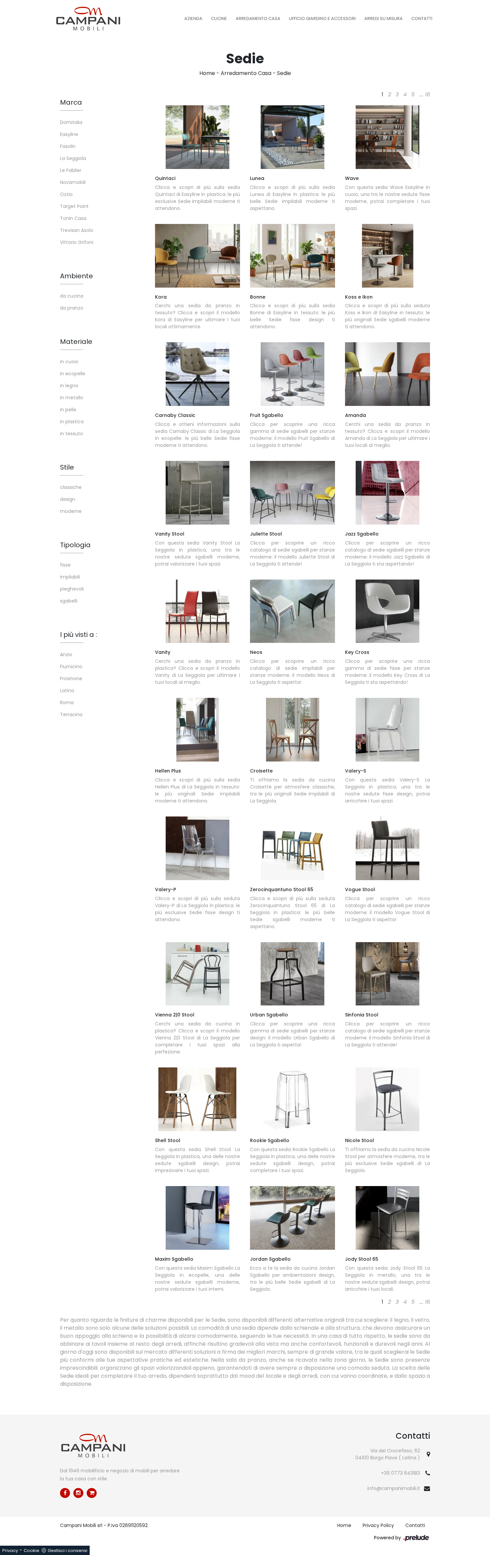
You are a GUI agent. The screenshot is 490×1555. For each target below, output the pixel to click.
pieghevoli (72, 589)
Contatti (421, 18)
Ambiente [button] (76, 276)
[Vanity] (197, 611)
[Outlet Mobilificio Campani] (92, 1493)
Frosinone (71, 678)
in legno (69, 385)
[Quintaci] (197, 137)
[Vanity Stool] (197, 493)
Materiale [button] (76, 341)
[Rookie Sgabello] (292, 1099)
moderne (71, 511)
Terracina (71, 714)
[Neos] (292, 611)
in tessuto (71, 433)
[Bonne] (292, 256)
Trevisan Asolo (76, 230)
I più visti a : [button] (78, 634)
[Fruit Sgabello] (292, 374)
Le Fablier (70, 170)
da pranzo (71, 308)
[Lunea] (292, 137)
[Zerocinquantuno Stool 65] (292, 848)
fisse (65, 565)
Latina (67, 690)
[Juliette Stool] (292, 493)
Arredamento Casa (258, 18)
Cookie (31, 1550)
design (67, 499)
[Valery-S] (387, 730)
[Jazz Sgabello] (387, 493)
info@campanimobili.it (393, 1488)
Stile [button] (67, 467)
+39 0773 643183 (400, 1473)
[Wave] (387, 137)
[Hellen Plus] (197, 730)
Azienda (193, 18)
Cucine (219, 18)
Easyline (69, 134)
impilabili (70, 577)
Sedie (284, 73)
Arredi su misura (383, 18)
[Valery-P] (197, 848)
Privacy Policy (378, 1525)
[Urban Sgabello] (292, 974)
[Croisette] (292, 730)
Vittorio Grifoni (76, 242)
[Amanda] (387, 374)
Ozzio (66, 194)
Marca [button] (71, 102)
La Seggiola (73, 158)
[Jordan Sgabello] (292, 1218)
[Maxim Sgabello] (197, 1218)
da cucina (71, 296)
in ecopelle (72, 373)
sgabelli (68, 601)
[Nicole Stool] (387, 1099)
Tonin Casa (73, 218)
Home (207, 73)
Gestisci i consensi (67, 1550)
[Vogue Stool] (387, 848)
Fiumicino (71, 666)
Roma (67, 702)
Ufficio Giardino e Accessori (322, 18)
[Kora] (197, 256)
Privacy (10, 1550)
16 (427, 94)
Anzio (66, 654)
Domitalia (71, 122)
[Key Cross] (387, 611)
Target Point (74, 206)
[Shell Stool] (197, 1099)
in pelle (68, 409)
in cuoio (69, 361)
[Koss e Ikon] (387, 256)
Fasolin (68, 146)
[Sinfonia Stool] (387, 974)
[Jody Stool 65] (387, 1218)
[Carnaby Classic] (197, 374)
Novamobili (73, 182)
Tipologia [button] (75, 545)
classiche (71, 487)
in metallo (71, 397)
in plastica (72, 421)
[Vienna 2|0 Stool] (197, 974)
